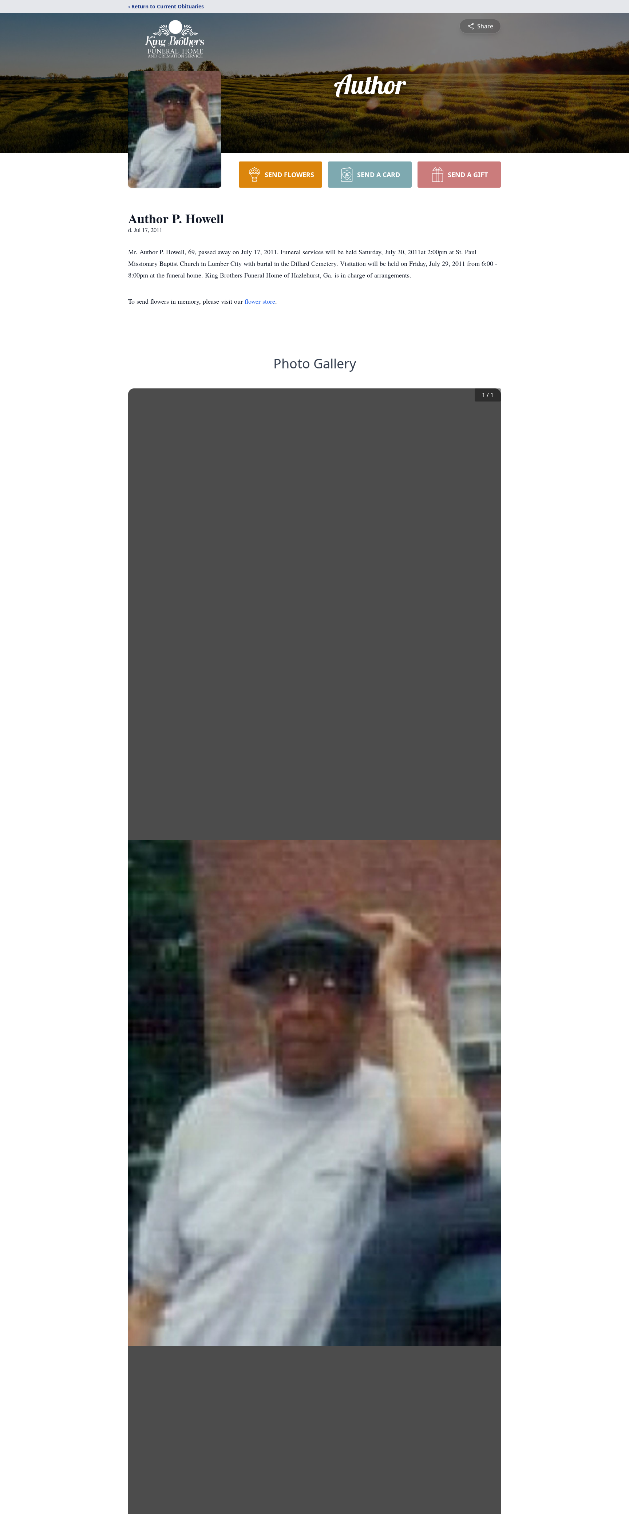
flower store (260, 301)
